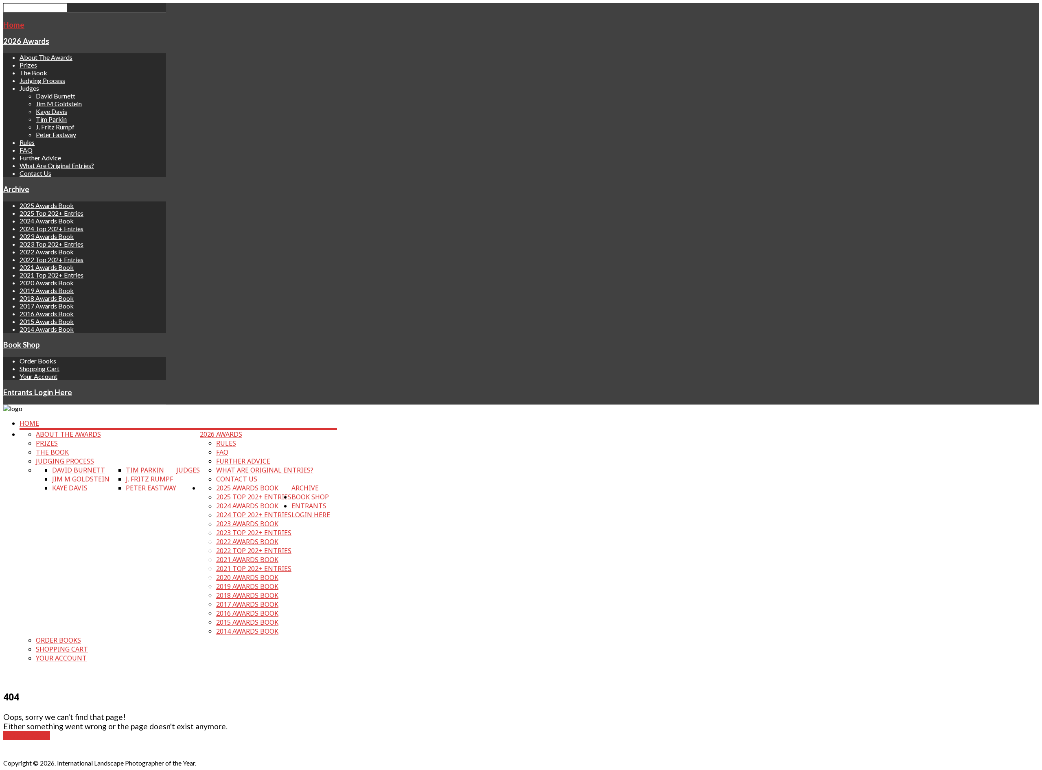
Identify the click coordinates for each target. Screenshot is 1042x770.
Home (13, 24)
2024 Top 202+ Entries (51, 228)
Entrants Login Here (37, 392)
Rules (27, 142)
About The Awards (46, 57)
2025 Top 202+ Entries (51, 213)
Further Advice (40, 158)
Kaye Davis (51, 111)
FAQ (26, 150)
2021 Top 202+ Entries (51, 275)
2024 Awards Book (47, 221)
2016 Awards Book (47, 313)
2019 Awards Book (47, 290)
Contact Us (35, 173)
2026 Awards (26, 41)
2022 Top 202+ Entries (51, 259)
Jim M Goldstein (59, 103)
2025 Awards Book (47, 205)
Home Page (26, 735)
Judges (188, 470)
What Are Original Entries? (57, 165)
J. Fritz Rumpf (55, 127)
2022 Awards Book (47, 252)
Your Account (38, 376)
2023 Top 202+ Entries (51, 244)
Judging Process (42, 80)
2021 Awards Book (47, 267)
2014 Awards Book (47, 329)
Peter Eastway (56, 134)
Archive (16, 189)
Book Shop (21, 344)
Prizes (28, 65)
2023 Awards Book (47, 236)
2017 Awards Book (47, 306)
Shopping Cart (39, 368)
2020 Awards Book (47, 283)
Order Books (38, 361)
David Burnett (55, 96)
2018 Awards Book (47, 298)
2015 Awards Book (47, 321)
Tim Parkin (51, 119)
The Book (33, 73)
